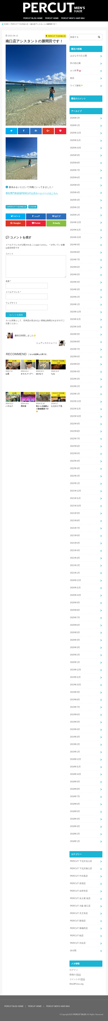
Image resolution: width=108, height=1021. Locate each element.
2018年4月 (75, 819)
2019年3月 (75, 737)
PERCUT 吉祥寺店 (79, 891)
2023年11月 (75, 319)
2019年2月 (75, 744)
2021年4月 (75, 550)
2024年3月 (75, 289)
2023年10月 (75, 327)
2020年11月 (75, 587)
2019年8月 (75, 699)
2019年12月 (75, 670)
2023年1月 (75, 394)
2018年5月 (75, 811)
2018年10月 (75, 774)
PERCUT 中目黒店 (79, 876)
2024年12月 (75, 222)
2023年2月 (75, 386)
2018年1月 (75, 841)
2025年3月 (75, 200)
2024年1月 (75, 304)
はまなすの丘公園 (78, 56)
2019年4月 (75, 729)
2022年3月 (75, 468)
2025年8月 (75, 163)
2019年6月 (75, 714)
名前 (8, 281)
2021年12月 (75, 491)
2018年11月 (75, 767)
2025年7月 (75, 170)
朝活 (72, 78)
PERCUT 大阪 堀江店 (80, 906)
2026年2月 (75, 118)
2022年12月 (75, 401)
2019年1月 (75, 752)
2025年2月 (75, 207)
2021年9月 (75, 513)
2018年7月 (75, 796)
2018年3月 (75, 826)
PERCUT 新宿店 (78, 921)
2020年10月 (75, 595)
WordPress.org (76, 984)
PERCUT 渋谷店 (78, 943)
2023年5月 (75, 364)
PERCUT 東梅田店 (79, 928)
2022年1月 (75, 483)
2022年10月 (75, 416)
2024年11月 (75, 230)
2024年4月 (75, 282)
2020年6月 (75, 625)
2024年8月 (75, 252)
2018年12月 (75, 759)
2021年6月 (75, 535)
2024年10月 (75, 237)
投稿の (75, 974)
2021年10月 (75, 506)
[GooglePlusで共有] (48, 131)
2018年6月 (75, 804)
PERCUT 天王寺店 (79, 913)
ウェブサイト (11, 303)
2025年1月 (75, 215)
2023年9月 (75, 334)
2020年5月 (75, 632)
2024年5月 (75, 274)
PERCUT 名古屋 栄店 (80, 898)
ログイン (73, 970)
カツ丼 (73, 71)
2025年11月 (75, 140)
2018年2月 (75, 834)
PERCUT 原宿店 (78, 883)
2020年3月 (75, 647)
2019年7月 (75, 707)
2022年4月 (75, 461)
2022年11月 (75, 409)
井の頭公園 (75, 63)
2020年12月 (75, 580)
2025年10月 (75, 148)
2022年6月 (75, 446)
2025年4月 (75, 192)
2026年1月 (75, 125)
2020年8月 (75, 610)
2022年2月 (75, 476)
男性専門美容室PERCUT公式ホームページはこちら (32, 193)
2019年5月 (75, 722)
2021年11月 (75, 498)
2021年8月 (75, 520)
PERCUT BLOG (79, 1014)
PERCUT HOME (52, 18)
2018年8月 (75, 789)
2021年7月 (75, 528)
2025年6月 (75, 177)
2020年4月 (75, 640)
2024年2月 (75, 297)
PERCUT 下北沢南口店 (17, 207)
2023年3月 (75, 379)
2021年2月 (75, 565)
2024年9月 (75, 244)
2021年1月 (75, 573)
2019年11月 (75, 677)
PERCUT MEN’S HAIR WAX (73, 18)
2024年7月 (75, 259)
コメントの (77, 979)
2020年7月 (75, 617)
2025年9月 (75, 155)
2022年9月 (75, 424)
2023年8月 (75, 341)
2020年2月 (75, 655)
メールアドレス (13, 292)
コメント (10, 254)
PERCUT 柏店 (77, 935)
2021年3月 (75, 558)
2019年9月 (75, 692)
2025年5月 (75, 185)
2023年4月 (75, 371)
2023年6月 (75, 356)
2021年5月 (75, 543)
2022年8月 (75, 431)
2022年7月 (75, 438)
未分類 (33, 207)
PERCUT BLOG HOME (33, 18)
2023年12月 (75, 312)
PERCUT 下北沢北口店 (81, 861)
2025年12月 (75, 133)
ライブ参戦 (75, 85)
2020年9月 (75, 602)
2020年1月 (75, 662)
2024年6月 (75, 267)
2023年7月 (75, 349)
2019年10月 (75, 684)
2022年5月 (75, 453)
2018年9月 (75, 781)
